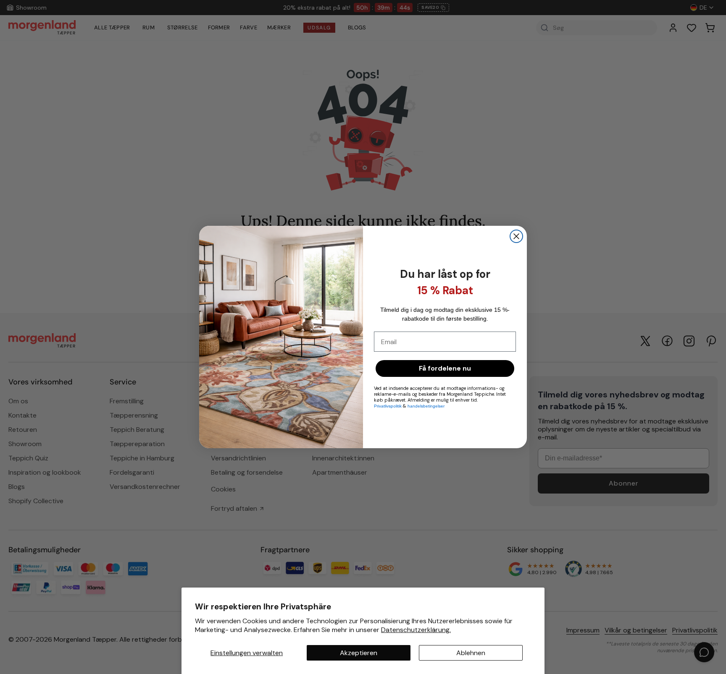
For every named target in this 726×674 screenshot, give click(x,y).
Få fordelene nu (445, 368)
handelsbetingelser (426, 406)
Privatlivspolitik (388, 406)
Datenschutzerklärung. (416, 629)
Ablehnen (470, 652)
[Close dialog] (516, 236)
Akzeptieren (358, 652)
